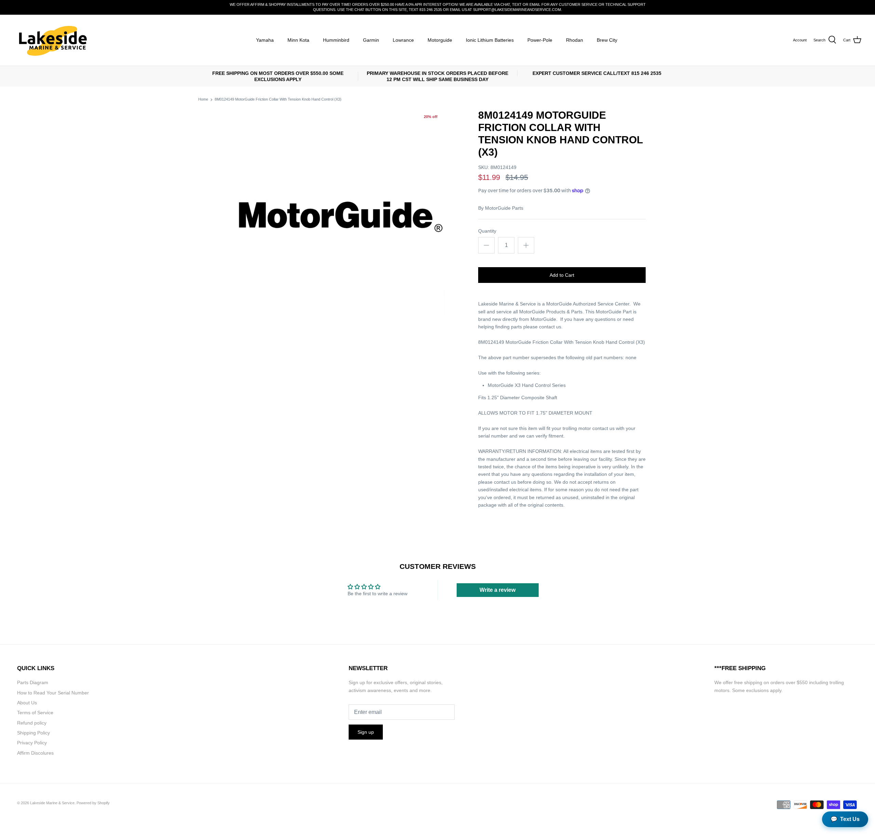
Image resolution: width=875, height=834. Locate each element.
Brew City (607, 40)
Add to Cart (562, 275)
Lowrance (403, 40)
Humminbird (336, 40)
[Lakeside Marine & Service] (52, 40)
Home (203, 99)
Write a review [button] (497, 590)
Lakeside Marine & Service (52, 803)
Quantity (487, 231)
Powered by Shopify (93, 803)
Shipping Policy (33, 732)
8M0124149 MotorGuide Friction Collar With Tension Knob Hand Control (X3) (278, 99)
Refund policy (31, 723)
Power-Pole (539, 40)
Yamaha (265, 40)
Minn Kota (298, 40)
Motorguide (440, 40)
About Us (27, 702)
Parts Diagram (32, 682)
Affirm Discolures (35, 753)
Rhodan (574, 40)
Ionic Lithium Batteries (490, 40)
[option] (337, 217)
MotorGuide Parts (504, 208)
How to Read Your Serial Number (53, 692)
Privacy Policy (32, 742)
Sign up (366, 732)
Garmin (371, 40)
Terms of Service (35, 712)
